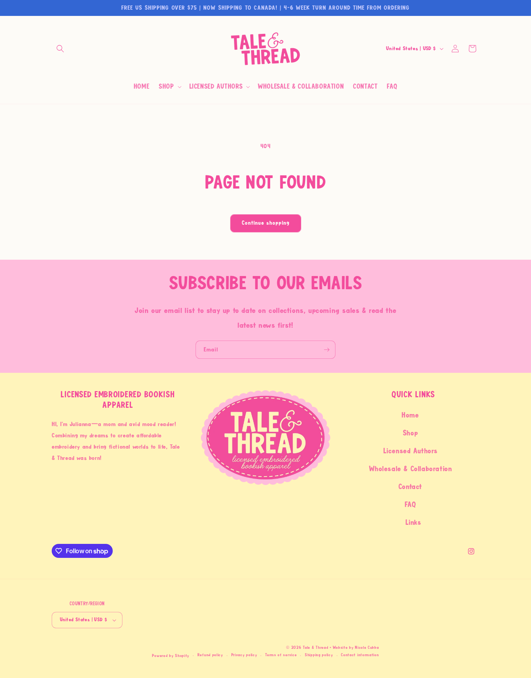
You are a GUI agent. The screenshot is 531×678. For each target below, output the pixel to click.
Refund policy (210, 655)
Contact (410, 487)
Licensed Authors (410, 451)
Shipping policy (319, 655)
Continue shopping (266, 223)
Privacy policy (244, 655)
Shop (410, 433)
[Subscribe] (326, 350)
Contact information (360, 655)
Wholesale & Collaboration (410, 469)
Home (410, 415)
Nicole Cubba (367, 647)
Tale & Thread (315, 647)
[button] (60, 48)
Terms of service (281, 655)
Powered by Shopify (170, 656)
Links (413, 522)
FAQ (410, 504)
